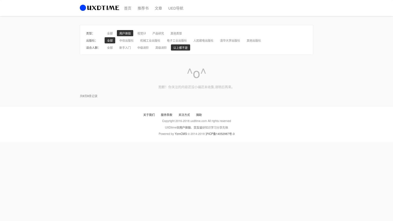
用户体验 (125, 33)
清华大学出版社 (230, 40)
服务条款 (166, 115)
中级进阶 (143, 47)
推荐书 (143, 8)
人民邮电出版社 (203, 40)
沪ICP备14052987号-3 (220, 134)
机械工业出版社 (150, 40)
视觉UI (141, 33)
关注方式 (184, 115)
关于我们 (149, 115)
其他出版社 (254, 40)
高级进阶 (161, 47)
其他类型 (176, 33)
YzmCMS (181, 134)
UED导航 (175, 8)
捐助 (199, 115)
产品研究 (158, 33)
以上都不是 (180, 47)
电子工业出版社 (177, 40)
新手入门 (125, 47)
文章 (158, 8)
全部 (110, 33)
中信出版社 (126, 40)
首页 (127, 8)
